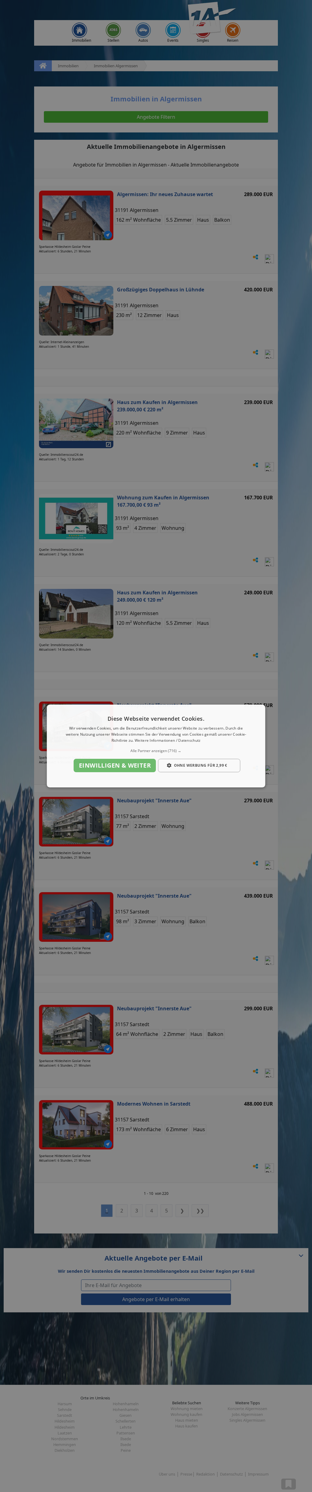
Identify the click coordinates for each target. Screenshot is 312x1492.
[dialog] (156, 746)
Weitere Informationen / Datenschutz (168, 740)
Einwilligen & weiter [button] (115, 765)
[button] (156, 751)
